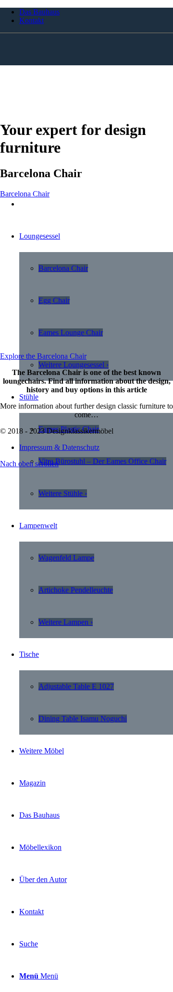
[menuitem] (96, 12)
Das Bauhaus (39, 12)
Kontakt (31, 20)
